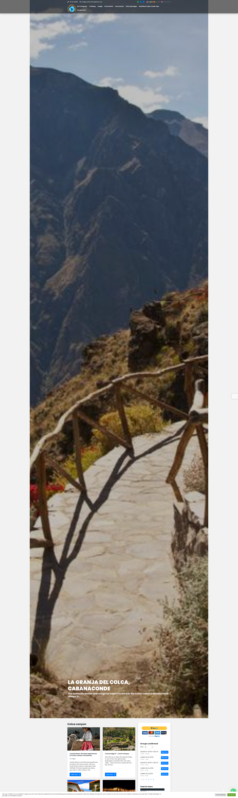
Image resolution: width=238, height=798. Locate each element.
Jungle (100, 6)
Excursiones (119, 6)
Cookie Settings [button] (220, 795)
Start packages (131, 6)
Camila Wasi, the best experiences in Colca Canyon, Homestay (83, 754)
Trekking (92, 6)
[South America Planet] (71, 8)
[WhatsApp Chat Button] (233, 791)
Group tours (81, 10)
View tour (74, 774)
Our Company (82, 6)
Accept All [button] (232, 795)
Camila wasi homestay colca (111, 691)
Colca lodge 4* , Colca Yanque (117, 754)
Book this (165, 752)
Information (108, 6)
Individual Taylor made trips (149, 6)
